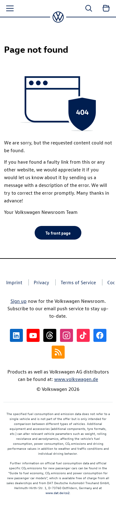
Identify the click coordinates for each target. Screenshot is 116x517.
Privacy (41, 282)
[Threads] (49, 335)
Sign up (19, 301)
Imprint (14, 282)
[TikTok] (83, 335)
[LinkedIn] (16, 335)
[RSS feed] (58, 352)
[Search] (88, 8)
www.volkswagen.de (76, 379)
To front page (58, 233)
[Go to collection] (106, 8)
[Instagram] (66, 335)
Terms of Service (78, 282)
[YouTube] (33, 335)
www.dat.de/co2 (57, 492)
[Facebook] (99, 335)
